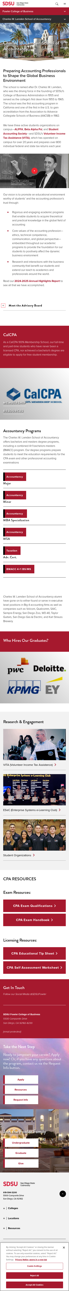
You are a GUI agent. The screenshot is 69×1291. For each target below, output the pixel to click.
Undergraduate (21, 1143)
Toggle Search (56, 3)
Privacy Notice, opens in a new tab (31, 1259)
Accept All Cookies (34, 1284)
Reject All (34, 1275)
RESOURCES (13, 411)
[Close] (63, 1247)
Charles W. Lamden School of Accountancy (27, 19)
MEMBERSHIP (14, 403)
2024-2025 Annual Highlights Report (37, 281)
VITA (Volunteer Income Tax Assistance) (28, 765)
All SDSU (64, 3)
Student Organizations (17, 855)
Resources (21, 1089)
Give (21, 1163)
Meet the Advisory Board (25, 305)
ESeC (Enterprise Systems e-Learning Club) (30, 810)
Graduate (20, 1153)
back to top (63, 1194)
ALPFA (19, 129)
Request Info (20, 1100)
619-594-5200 (10, 1192)
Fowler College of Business (18, 11)
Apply (20, 1079)
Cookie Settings (34, 1266)
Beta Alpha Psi (33, 129)
